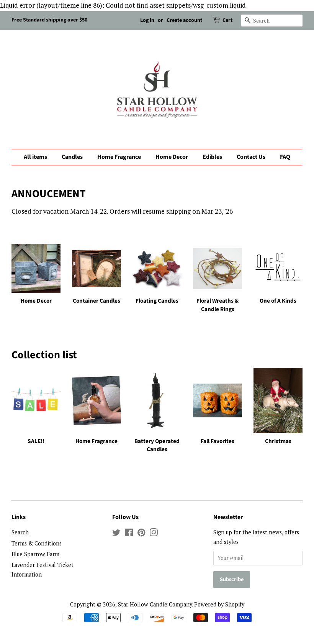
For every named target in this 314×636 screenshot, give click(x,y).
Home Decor (171, 157)
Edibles (212, 157)
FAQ (285, 157)
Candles (72, 157)
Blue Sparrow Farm (35, 554)
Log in (147, 20)
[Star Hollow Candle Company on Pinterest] (141, 533)
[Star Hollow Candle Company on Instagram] (153, 533)
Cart (227, 20)
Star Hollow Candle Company (155, 604)
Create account (184, 20)
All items (35, 157)
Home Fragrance (119, 157)
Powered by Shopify (219, 604)
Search (20, 532)
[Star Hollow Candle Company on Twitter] (116, 533)
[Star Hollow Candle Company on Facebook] (128, 533)
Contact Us (251, 157)
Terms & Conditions (36, 543)
